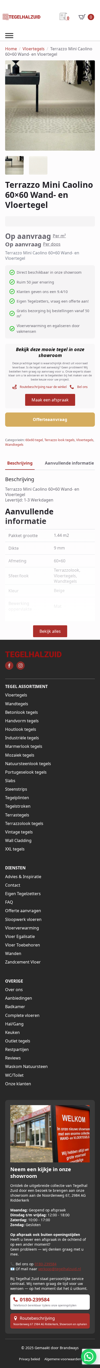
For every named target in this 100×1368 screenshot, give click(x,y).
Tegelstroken (18, 806)
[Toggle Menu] (9, 35)
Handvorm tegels (22, 721)
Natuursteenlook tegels (28, 763)
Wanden (13, 953)
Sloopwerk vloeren (23, 919)
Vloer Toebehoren (22, 945)
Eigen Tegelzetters (23, 893)
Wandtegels (14, 444)
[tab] (20, 463)
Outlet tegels (17, 1041)
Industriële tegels (22, 738)
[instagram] (20, 665)
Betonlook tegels (21, 712)
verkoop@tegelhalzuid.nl (59, 1268)
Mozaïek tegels (19, 755)
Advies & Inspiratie (23, 876)
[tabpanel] (50, 489)
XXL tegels (15, 849)
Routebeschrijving (37, 1318)
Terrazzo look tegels (59, 440)
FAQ (9, 902)
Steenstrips (16, 789)
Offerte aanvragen (23, 910)
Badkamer (15, 1006)
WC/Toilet (14, 1075)
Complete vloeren (22, 1015)
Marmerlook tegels (23, 746)
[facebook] (9, 665)
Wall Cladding (18, 840)
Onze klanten (18, 1084)
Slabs (10, 780)
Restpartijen (17, 1049)
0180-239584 (45, 1263)
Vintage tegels (19, 832)
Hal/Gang (14, 1024)
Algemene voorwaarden (62, 1359)
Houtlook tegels (20, 729)
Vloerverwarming (22, 928)
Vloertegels (34, 49)
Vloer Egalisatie (20, 936)
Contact (12, 885)
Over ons (14, 989)
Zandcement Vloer (23, 962)
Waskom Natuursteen (26, 1066)
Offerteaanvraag (50, 419)
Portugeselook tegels (26, 772)
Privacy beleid (29, 1359)
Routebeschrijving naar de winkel (43, 387)
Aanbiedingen (18, 998)
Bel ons (82, 387)
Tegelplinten (17, 797)
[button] (88, 1356)
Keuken (12, 1032)
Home (11, 49)
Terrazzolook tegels (24, 823)
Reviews (13, 1058)
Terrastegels (17, 815)
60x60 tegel (34, 440)
